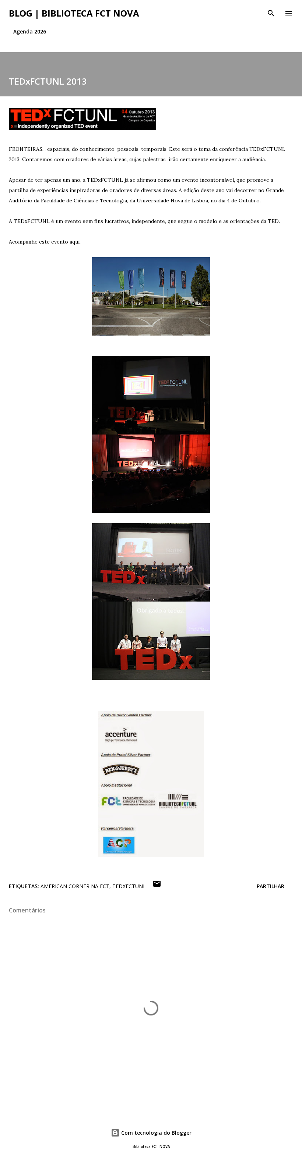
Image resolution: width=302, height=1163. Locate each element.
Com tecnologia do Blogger (156, 1132)
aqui (75, 241)
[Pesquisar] (271, 13)
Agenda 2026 (29, 31)
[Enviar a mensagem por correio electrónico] (156, 886)
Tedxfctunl (129, 886)
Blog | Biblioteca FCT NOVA (74, 13)
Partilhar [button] (270, 886)
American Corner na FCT (75, 886)
